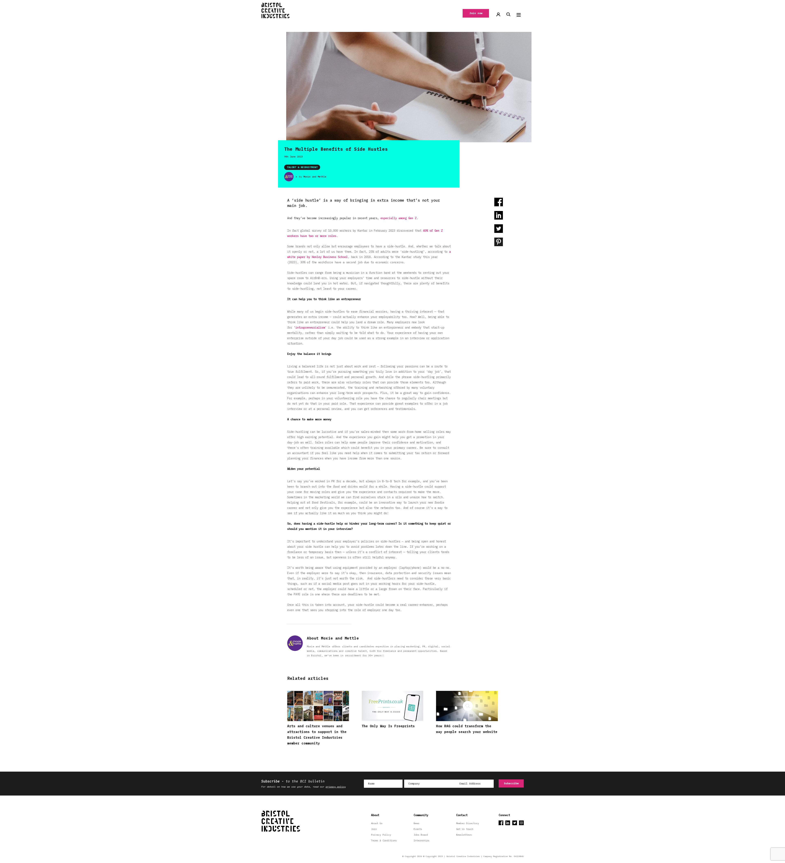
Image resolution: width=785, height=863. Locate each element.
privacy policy (336, 786)
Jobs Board (421, 834)
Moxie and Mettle (314, 176)
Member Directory (467, 823)
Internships (421, 840)
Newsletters (464, 834)
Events (418, 828)
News (416, 823)
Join (374, 828)
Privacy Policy (381, 834)
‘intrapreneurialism (309, 327)
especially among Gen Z (398, 218)
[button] (519, 15)
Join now (475, 13)
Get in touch (464, 828)
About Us (376, 823)
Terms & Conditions (384, 840)
